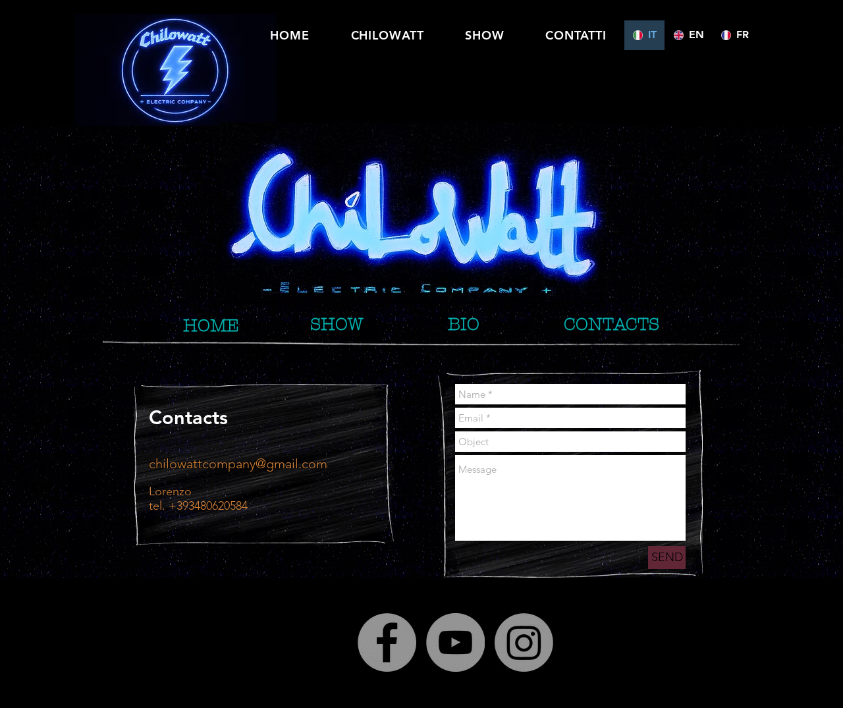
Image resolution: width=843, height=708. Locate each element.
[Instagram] (524, 642)
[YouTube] (455, 642)
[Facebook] (387, 642)
